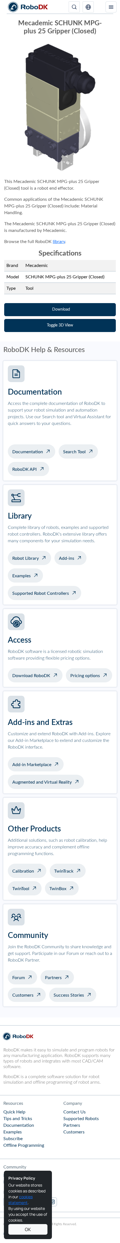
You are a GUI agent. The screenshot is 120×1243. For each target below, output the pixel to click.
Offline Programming (23, 1145)
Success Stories (69, 995)
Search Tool (74, 452)
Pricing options (85, 676)
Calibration (23, 871)
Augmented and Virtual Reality (42, 782)
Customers (22, 995)
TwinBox (57, 889)
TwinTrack (63, 871)
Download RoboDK (31, 676)
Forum (18, 977)
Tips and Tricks (17, 1118)
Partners (53, 977)
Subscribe (13, 1138)
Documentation (27, 452)
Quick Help (14, 1112)
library (59, 241)
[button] (88, 7)
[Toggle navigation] (111, 7)
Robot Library (25, 558)
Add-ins (66, 558)
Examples (21, 576)
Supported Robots (81, 1118)
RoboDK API (24, 469)
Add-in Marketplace (31, 764)
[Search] (74, 7)
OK (28, 1229)
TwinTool (20, 889)
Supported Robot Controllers (40, 593)
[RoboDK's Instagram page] (52, 1201)
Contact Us (74, 1112)
